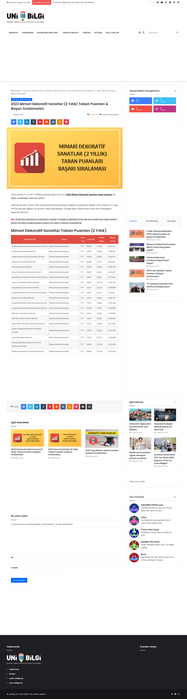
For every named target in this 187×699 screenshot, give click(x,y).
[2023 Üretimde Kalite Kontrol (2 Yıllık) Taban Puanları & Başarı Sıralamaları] (27, 438)
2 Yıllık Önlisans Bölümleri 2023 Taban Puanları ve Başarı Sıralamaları (159, 234)
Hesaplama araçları (47, 33)
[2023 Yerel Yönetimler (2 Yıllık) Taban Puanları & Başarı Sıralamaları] (64, 438)
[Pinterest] (40, 122)
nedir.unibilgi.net (16, 678)
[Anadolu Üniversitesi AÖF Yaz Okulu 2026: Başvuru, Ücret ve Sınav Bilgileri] (165, 444)
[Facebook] (13, 122)
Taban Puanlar (70, 33)
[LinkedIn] (27, 122)
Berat (143, 554)
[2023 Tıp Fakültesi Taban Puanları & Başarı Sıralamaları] (136, 273)
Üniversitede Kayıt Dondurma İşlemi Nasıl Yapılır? (157, 260)
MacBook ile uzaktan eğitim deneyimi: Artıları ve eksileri (139, 455)
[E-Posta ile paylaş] (83, 406)
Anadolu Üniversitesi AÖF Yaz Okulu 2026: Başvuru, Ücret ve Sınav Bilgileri (164, 459)
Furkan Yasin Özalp (150, 529)
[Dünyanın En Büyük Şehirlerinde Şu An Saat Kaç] (165, 415)
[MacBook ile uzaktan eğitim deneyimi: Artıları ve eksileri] (140, 443)
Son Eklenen (152, 221)
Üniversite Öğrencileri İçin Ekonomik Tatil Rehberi (73, 2)
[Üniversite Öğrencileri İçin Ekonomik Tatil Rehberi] (140, 415)
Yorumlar (171, 221)
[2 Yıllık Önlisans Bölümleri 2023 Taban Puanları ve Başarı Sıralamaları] (136, 234)
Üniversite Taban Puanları (33, 91)
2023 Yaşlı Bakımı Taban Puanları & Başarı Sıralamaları (101, 451)
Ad (12, 557)
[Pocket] (66, 122)
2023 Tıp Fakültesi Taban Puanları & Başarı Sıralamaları (159, 273)
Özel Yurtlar (112, 33)
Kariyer (86, 33)
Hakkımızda (27, 33)
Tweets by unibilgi (137, 481)
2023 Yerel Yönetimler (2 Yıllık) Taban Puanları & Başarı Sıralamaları (63, 452)
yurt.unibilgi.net (16, 683)
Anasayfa (13, 33)
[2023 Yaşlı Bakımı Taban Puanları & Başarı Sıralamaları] (102, 438)
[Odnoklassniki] (59, 122)
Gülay (143, 517)
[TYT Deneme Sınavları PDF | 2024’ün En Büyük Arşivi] (136, 287)
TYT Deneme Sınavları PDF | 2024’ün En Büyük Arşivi (159, 285)
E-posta (14, 567)
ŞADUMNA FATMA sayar (152, 505)
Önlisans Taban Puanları (56, 91)
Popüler (133, 221)
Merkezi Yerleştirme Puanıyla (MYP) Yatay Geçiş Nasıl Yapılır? (160, 247)
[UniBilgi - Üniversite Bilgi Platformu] (25, 17)
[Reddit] (46, 122)
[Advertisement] (93, 59)
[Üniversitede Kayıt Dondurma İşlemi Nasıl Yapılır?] (136, 259)
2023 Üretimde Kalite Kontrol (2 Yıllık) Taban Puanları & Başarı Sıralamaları (27, 452)
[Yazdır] (89, 406)
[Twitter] (20, 122)
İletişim (98, 33)
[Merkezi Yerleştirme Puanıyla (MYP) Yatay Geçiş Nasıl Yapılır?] (136, 247)
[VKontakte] (53, 122)
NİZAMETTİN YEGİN (150, 542)
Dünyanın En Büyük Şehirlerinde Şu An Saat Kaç (163, 426)
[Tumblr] (33, 122)
